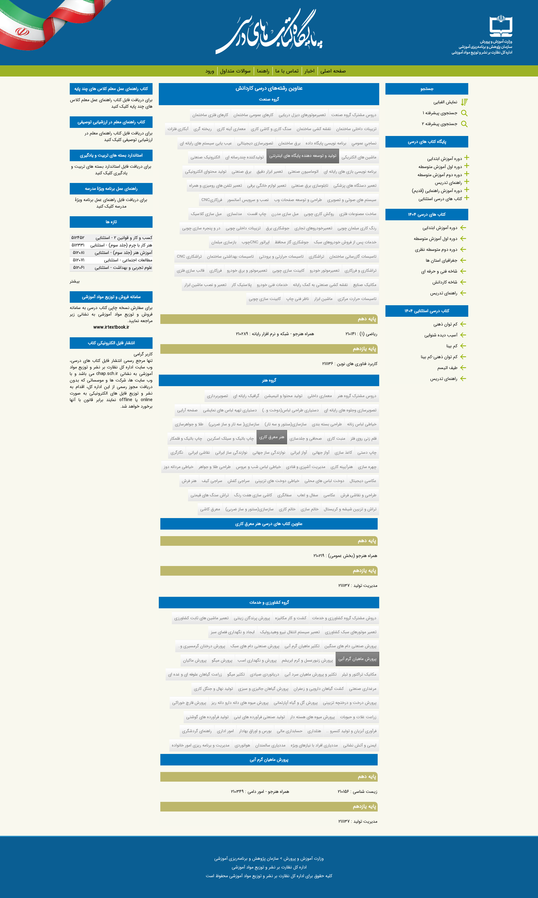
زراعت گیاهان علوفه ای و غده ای (195, 674)
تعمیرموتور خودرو (324, 270)
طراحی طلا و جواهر (215, 467)
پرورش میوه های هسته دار (312, 717)
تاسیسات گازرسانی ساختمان (352, 256)
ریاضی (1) (368, 333)
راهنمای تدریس (448, 182)
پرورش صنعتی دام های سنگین (350, 646)
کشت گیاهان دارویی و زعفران (319, 688)
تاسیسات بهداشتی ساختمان (230, 256)
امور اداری (225, 731)
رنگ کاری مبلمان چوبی (356, 228)
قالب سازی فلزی (190, 270)
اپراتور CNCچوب (256, 242)
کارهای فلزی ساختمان (210, 115)
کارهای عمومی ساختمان (253, 115)
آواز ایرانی (298, 452)
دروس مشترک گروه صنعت (353, 115)
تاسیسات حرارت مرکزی (357, 299)
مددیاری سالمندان (270, 745)
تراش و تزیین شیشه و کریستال (350, 509)
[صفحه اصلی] (482, 32)
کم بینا (451, 346)
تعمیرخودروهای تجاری (313, 228)
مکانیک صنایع (364, 285)
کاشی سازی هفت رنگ (253, 495)
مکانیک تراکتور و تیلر (359, 674)
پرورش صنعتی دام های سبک (254, 646)
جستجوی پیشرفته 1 (440, 113)
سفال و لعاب (307, 495)
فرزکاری (216, 270)
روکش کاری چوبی (319, 214)
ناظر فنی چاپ (297, 299)
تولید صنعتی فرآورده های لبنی (259, 717)
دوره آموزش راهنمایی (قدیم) (437, 190)
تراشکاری (316, 256)
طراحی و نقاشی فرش (358, 495)
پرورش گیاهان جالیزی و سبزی (263, 688)
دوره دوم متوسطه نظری (436, 249)
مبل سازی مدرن (285, 214)
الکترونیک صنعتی (205, 157)
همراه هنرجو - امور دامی (268, 791)
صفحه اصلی (333, 71)
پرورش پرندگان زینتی (252, 618)
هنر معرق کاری (271, 437)
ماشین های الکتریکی (359, 157)
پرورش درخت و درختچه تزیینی (349, 702)
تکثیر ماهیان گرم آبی (302, 646)
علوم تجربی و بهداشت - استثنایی (123, 267)
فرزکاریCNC (211, 200)
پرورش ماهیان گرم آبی (356, 659)
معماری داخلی (320, 396)
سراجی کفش (239, 481)
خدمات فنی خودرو (272, 285)
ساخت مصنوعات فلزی (357, 214)
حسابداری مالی (289, 731)
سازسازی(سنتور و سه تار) (286, 424)
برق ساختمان (289, 143)
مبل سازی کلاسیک (206, 214)
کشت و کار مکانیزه (290, 618)
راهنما (263, 71)
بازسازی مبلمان (223, 242)
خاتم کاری (287, 509)
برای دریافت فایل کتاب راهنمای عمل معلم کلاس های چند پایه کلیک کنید (111, 103)
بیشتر (75, 281)
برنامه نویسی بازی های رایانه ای (350, 171)
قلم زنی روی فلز (363, 438)
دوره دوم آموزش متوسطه (440, 174)
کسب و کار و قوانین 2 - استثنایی (124, 237)
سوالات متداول (235, 71)
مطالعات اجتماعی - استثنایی (128, 260)
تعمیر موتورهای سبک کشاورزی (350, 632)
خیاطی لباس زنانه (361, 424)
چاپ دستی (366, 452)
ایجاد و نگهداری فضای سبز (233, 632)
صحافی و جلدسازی (306, 438)
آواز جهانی (320, 452)
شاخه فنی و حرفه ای (439, 271)
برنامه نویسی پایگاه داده (326, 143)
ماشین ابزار (323, 299)
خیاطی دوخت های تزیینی (277, 481)
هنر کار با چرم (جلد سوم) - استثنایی (121, 245)
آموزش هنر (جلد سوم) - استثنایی (123, 252)
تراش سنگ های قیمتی (210, 495)
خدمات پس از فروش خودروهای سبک (345, 242)
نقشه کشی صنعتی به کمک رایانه (320, 285)
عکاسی (329, 495)
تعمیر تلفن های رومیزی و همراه (215, 185)
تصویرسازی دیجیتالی (255, 143)
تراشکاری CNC (189, 256)
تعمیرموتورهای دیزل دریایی (302, 115)
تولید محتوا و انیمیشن (283, 396)
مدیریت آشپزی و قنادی (305, 467)
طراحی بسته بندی (327, 424)
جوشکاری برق (277, 228)
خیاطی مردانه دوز (178, 467)
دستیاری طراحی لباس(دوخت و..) (290, 410)
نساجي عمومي (364, 143)
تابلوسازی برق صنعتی (309, 185)
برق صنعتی (241, 171)
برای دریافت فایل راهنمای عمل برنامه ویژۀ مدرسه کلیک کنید (111, 203)
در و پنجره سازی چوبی (201, 228)
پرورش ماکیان (194, 660)
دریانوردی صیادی (264, 674)
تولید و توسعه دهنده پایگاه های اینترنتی (302, 155)
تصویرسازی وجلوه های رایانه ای (350, 410)
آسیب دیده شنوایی (440, 335)
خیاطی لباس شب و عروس (258, 467)
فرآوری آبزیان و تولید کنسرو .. (351, 731)
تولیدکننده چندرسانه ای (244, 157)
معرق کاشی (210, 509)
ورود (209, 71)
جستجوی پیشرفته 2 (439, 123)
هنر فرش (189, 481)
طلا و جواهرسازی (189, 424)
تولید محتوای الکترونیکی (205, 171)
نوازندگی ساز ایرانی (231, 452)
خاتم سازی (310, 509)
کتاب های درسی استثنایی (440, 198)
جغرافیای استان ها (441, 260)
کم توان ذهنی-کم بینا (439, 356)
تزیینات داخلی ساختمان (356, 129)
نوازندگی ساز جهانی (268, 452)
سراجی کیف (212, 481)
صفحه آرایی (187, 410)
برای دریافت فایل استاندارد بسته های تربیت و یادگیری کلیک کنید (111, 169)
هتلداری (314, 731)
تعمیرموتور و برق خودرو (247, 270)
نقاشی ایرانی (199, 452)
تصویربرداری (217, 396)
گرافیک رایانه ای (246, 396)
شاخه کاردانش (444, 282)
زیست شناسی (365, 791)
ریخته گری (203, 129)
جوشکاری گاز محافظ (292, 242)
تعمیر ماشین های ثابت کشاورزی (201, 618)
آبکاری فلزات (178, 129)
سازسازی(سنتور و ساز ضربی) (249, 509)
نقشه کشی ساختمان (314, 129)
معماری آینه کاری (231, 129)
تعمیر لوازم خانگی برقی (266, 185)
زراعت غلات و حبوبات (358, 717)
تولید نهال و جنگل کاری (213, 688)
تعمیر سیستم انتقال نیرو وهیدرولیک (290, 632)
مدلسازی (234, 214)
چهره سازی (367, 467)
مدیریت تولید (365, 585)
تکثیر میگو (236, 674)
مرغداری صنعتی (362, 688)
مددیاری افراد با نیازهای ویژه (314, 745)
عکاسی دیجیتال (363, 481)
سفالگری (284, 495)
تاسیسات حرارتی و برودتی (281, 256)
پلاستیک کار (242, 285)
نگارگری (177, 452)
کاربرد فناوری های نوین (357, 363)
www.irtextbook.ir (111, 327)
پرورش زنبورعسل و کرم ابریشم (307, 660)
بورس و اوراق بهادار (255, 731)
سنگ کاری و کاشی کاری (271, 129)
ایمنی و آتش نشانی (359, 745)
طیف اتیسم (447, 367)
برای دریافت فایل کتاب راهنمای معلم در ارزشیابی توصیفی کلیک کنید (119, 136)
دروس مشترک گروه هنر (356, 396)
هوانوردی (242, 745)
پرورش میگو (222, 660)
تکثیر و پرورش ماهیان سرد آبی (311, 674)
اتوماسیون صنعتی (303, 171)
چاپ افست (256, 214)
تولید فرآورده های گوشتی (207, 717)
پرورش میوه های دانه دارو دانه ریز (239, 702)
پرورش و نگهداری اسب (257, 660)
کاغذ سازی (343, 452)
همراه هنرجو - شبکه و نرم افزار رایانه (283, 333)
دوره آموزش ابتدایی (444, 158)
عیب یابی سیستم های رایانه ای (206, 143)
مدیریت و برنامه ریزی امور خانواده (200, 745)
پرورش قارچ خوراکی (189, 702)
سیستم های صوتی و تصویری (351, 200)
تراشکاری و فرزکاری (360, 270)
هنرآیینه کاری (342, 467)
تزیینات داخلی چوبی (243, 228)
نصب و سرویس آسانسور (248, 200)
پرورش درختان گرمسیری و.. (201, 646)
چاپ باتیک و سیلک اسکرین (230, 438)
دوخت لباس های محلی (324, 481)
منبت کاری (336, 438)
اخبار (309, 71)
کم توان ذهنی (445, 324)
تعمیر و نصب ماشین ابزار (205, 285)
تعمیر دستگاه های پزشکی (354, 185)
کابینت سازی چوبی (288, 270)
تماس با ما (287, 71)
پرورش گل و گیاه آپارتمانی (296, 702)
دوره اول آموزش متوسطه (440, 166)
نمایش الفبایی (445, 102)
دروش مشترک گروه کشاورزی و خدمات (344, 618)
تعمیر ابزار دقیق (270, 171)
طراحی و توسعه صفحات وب (298, 200)
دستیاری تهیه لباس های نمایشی (230, 410)
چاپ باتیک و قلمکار (186, 438)
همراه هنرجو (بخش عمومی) (352, 555)
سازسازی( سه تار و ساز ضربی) (234, 424)
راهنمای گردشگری (197, 731)
